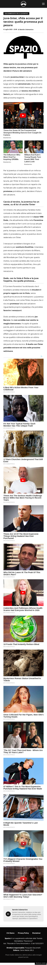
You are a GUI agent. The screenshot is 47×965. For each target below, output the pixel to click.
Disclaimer (36, 933)
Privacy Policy (23, 933)
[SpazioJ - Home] (23, 4)
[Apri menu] (43, 4)
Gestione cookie (41, 963)
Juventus (27, 307)
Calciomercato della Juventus (16, 13)
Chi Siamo (10, 933)
